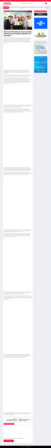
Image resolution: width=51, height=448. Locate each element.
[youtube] (47, 0)
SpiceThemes (29, 446)
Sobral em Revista (25, 3)
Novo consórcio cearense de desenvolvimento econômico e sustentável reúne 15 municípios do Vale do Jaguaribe (11, 420)
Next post (20, 418)
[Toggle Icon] (46, 3)
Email (19, 433)
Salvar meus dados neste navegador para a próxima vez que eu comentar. (15, 438)
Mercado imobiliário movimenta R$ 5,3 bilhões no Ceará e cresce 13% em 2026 (19, 7)
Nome (4, 433)
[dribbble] (45, 0)
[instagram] (46, 0)
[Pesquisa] (42, 3)
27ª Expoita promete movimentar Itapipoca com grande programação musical (25, 420)
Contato (31, 3)
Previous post (15, 418)
